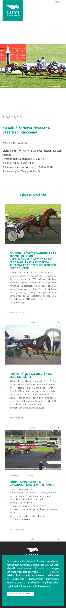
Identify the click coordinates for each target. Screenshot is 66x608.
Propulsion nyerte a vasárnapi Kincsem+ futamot (31, 483)
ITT (21, 171)
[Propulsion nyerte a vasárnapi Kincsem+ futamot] (33, 450)
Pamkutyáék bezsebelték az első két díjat (30, 375)
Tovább (32, 322)
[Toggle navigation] (57, 3)
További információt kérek (20, 594)
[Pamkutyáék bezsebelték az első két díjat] (33, 345)
